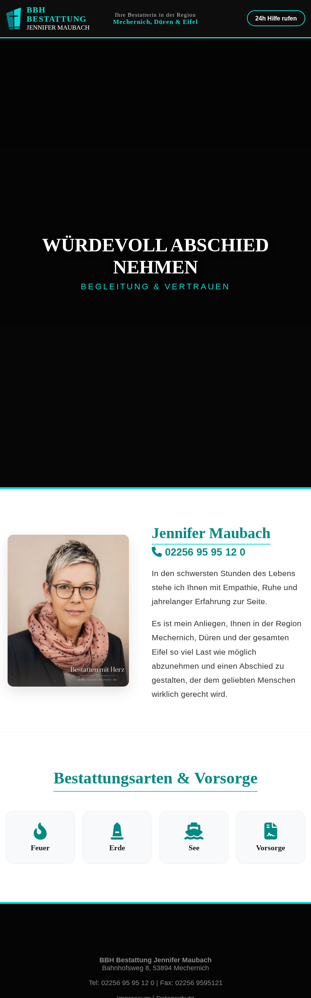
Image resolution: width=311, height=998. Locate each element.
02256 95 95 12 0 (203, 552)
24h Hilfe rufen (276, 18)
